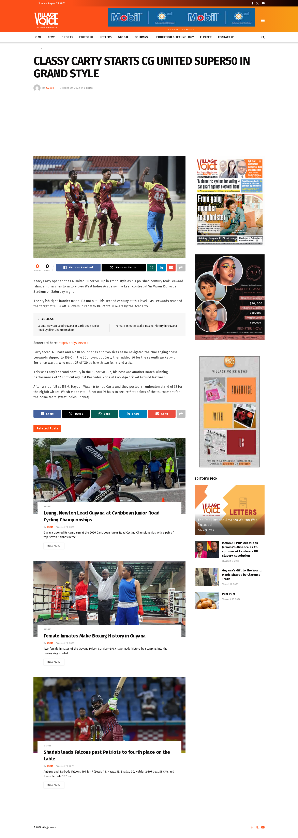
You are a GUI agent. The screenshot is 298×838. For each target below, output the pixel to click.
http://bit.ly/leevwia (73, 343)
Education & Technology (175, 37)
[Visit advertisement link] (230, 201)
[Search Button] (263, 37)
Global (123, 37)
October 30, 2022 (70, 87)
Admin (50, 87)
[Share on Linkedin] (161, 267)
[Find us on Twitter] (257, 3)
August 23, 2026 (66, 527)
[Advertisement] (149, 122)
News (52, 37)
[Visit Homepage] (46, 20)
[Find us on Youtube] (263, 3)
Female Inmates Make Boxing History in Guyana (146, 326)
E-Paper (206, 37)
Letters (106, 37)
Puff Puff (228, 594)
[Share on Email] (171, 267)
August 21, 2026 (66, 766)
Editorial (86, 37)
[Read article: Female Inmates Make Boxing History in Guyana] (109, 599)
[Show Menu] (263, 20)
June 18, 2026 (206, 530)
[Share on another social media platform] (181, 267)
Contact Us (226, 37)
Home (37, 37)
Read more (55, 545)
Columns (141, 37)
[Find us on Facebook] (252, 3)
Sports (67, 37)
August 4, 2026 (231, 561)
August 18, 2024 (232, 599)
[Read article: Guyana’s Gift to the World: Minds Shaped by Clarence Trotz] (207, 577)
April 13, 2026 (231, 584)
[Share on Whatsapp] (151, 267)
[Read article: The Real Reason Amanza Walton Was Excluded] (230, 510)
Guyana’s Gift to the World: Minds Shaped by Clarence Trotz (242, 575)
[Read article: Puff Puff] (207, 600)
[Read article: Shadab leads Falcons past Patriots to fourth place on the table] (109, 715)
